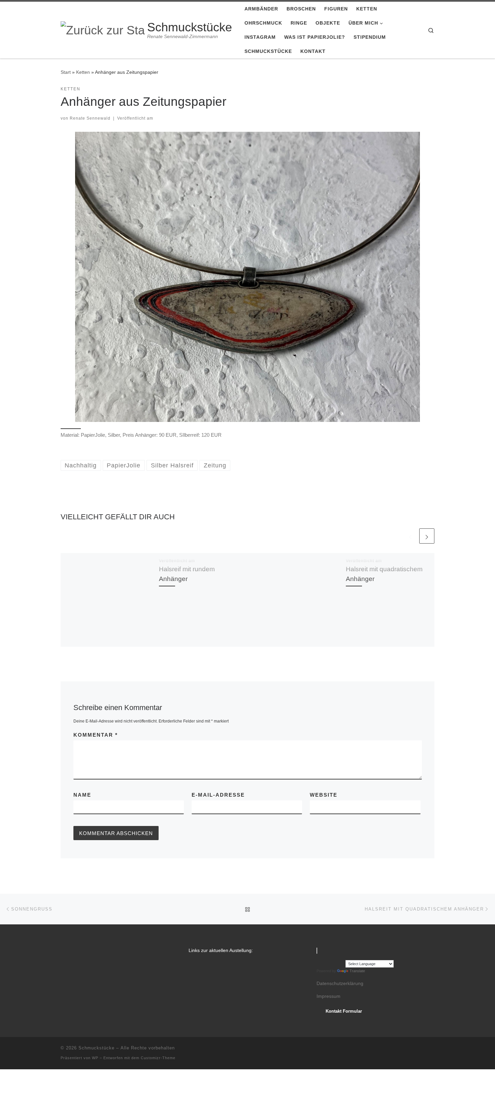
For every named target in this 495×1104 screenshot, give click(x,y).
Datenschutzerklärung (340, 983)
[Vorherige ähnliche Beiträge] (410, 536)
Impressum (328, 996)
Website (323, 795)
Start (66, 72)
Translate (357, 971)
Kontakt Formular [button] (344, 1011)
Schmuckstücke (96, 1047)
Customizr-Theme (158, 1058)
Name (82, 795)
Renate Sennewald (90, 118)
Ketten (83, 72)
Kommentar (95, 735)
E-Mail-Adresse (218, 795)
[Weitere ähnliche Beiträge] (426, 536)
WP (95, 1058)
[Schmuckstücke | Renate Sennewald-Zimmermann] (103, 29)
